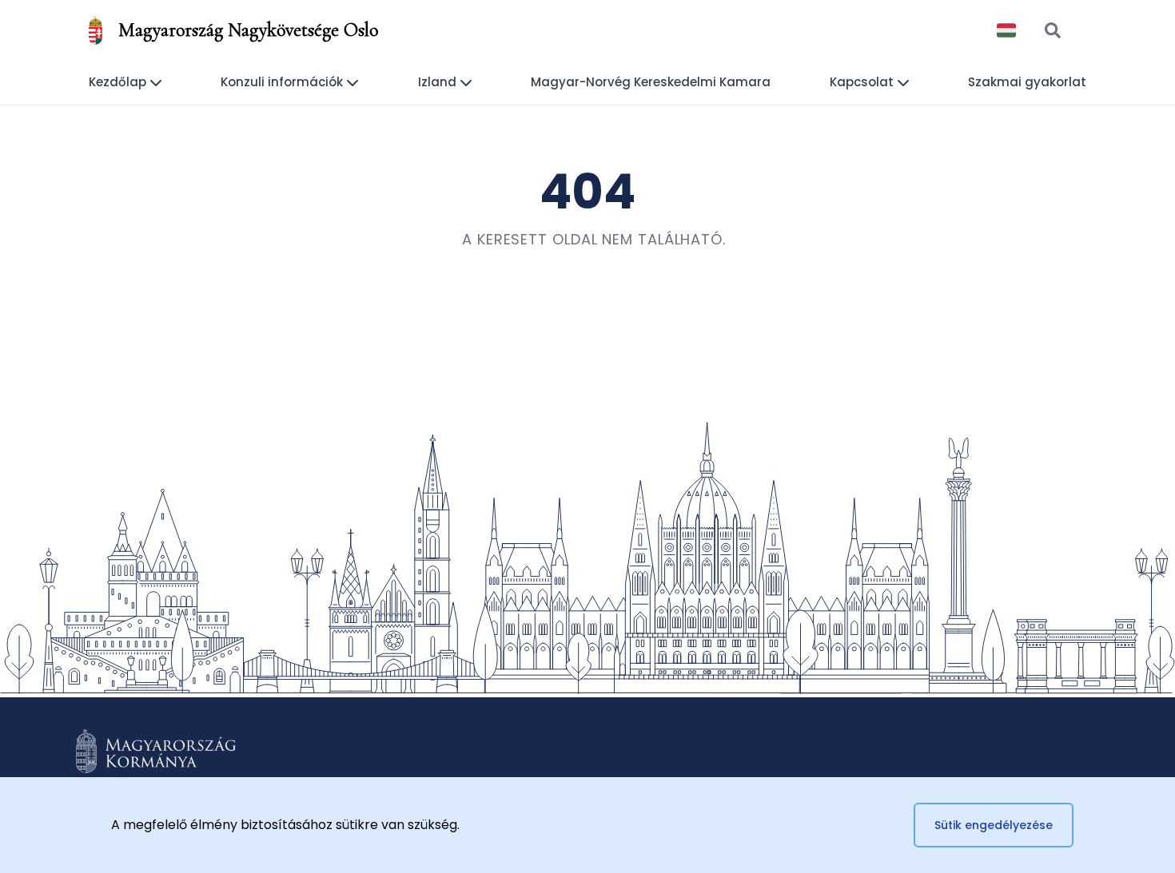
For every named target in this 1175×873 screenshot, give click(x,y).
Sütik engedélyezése (993, 825)
